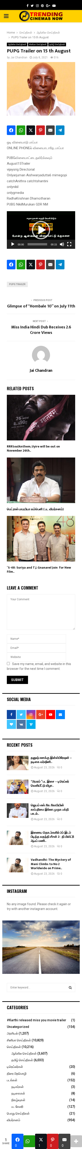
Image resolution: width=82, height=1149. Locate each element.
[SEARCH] (70, 987)
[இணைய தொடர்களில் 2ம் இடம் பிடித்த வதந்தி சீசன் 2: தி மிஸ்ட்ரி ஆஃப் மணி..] (17, 838)
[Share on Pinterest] (40, 130)
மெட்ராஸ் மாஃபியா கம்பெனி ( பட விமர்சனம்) (35, 509)
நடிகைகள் (18, 1093)
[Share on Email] (50, 130)
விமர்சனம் (13, 1120)
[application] (41, 230)
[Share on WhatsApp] (21, 130)
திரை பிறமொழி (16, 1073)
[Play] (12, 244)
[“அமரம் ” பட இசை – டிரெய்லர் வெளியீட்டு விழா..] (17, 787)
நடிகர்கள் (17, 1087)
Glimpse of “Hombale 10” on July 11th (41, 306)
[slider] (37, 244)
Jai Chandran (18, 57)
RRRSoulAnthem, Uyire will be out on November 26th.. (33, 448)
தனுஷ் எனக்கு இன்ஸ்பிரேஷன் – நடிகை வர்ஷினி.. (51, 759)
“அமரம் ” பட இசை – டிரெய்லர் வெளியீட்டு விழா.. (50, 783)
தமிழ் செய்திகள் (57, 44)
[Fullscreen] (69, 244)
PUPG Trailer (17, 284)
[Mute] (62, 244)
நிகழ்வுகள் (18, 1100)
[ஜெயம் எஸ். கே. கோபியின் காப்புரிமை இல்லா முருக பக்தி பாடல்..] (17, 810)
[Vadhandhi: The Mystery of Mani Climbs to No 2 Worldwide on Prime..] (17, 865)
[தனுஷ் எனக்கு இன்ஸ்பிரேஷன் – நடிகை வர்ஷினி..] (17, 763)
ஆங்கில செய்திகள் (17, 44)
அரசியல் (12, 1033)
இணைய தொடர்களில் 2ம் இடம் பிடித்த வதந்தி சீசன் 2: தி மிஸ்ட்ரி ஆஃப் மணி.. (52, 836)
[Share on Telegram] (60, 130)
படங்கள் (12, 1080)
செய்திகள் (14, 1047)
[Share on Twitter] (30, 130)
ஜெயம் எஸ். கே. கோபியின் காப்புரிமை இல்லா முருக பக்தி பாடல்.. (50, 809)
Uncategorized (18, 1027)
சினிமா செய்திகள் (37, 44)
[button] (41, 230)
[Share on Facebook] (11, 130)
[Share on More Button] (76, 1141)
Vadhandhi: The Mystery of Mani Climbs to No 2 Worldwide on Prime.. (51, 864)
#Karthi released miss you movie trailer (36, 1020)
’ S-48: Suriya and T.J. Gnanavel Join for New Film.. (39, 569)
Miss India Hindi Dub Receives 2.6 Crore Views (41, 330)
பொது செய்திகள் (18, 1113)
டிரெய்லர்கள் (15, 1066)
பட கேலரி (17, 1106)
